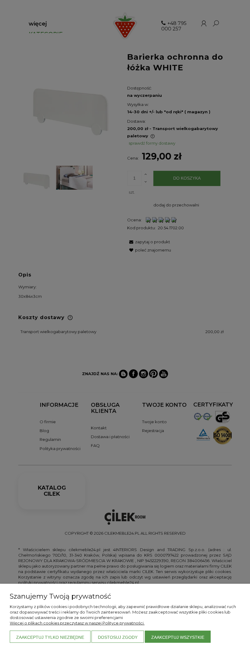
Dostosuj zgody (118, 637)
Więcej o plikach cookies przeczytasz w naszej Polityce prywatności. (77, 623)
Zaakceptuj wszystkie (177, 637)
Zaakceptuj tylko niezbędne (50, 637)
